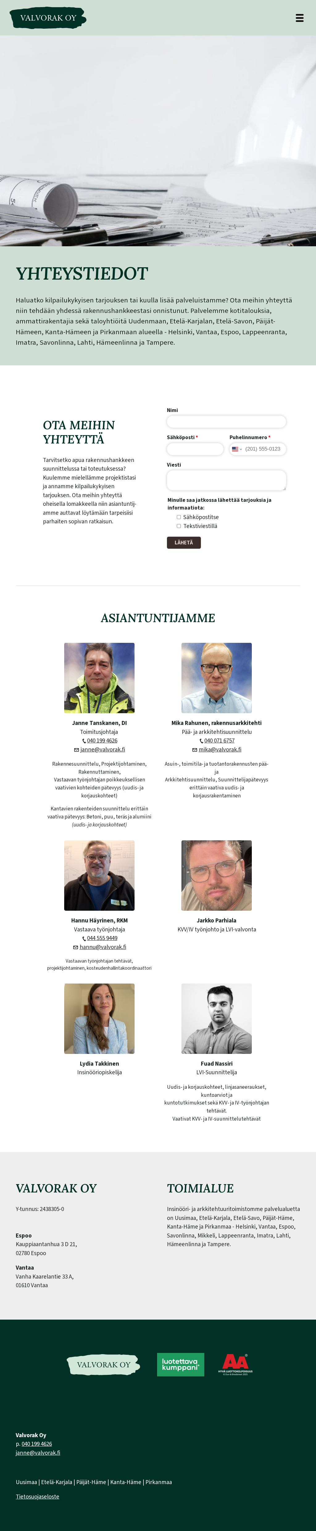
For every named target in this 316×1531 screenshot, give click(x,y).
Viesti (174, 465)
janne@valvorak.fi (103, 750)
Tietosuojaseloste (37, 1497)
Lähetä (184, 543)
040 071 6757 (219, 741)
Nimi (172, 410)
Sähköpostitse (201, 517)
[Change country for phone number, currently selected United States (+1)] (236, 449)
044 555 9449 (102, 938)
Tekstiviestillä (200, 526)
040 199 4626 (102, 741)
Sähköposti (182, 437)
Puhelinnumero (250, 437)
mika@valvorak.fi (220, 750)
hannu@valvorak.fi (103, 947)
